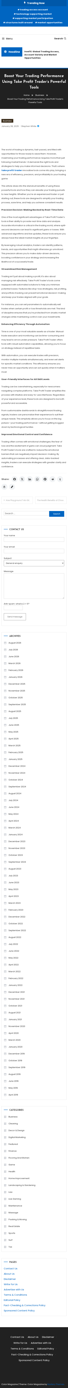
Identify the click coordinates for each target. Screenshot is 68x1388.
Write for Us (11, 1284)
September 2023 (17, 861)
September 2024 (17, 786)
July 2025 (13, 718)
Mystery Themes (55, 1384)
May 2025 (13, 731)
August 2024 (15, 793)
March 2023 (15, 903)
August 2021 (15, 1012)
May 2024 (14, 814)
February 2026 (16, 670)
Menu (9, 38)
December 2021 (17, 992)
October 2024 (16, 779)
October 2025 (16, 697)
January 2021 (15, 1019)
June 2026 (14, 656)
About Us (9, 1273)
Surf (10, 1239)
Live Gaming (15, 1198)
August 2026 (15, 642)
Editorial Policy (12, 1300)
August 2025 (15, 711)
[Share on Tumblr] (60, 479)
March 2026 (15, 663)
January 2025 (15, 759)
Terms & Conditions (15, 1294)
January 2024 (16, 834)
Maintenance (15, 1205)
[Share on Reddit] (52, 479)
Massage (13, 1212)
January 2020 (15, 1046)
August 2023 (15, 868)
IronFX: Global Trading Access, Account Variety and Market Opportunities (40, 54)
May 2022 (13, 957)
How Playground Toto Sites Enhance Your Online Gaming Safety (19, 500)
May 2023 (13, 889)
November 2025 (17, 690)
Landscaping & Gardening (22, 1185)
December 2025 (17, 683)
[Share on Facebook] (15, 479)
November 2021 (17, 998)
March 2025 (15, 745)
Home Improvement (19, 1178)
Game (12, 1164)
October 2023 (16, 855)
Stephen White (28, 126)
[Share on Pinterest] (45, 479)
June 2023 (14, 882)
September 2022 (17, 930)
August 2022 (15, 937)
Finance (13, 1150)
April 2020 (14, 1033)
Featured (13, 1144)
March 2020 (15, 1039)
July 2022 (13, 944)
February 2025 (16, 752)
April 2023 (14, 896)
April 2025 (14, 738)
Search (58, 38)
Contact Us (10, 1268)
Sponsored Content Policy (19, 1310)
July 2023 (13, 875)
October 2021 (15, 1005)
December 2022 (17, 916)
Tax (10, 1246)
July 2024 (13, 800)
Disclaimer (10, 1279)
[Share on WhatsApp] (37, 479)
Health (12, 1171)
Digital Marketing (17, 1137)
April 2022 (14, 964)
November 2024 (17, 772)
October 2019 (15, 1060)
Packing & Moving (18, 1219)
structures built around (19, 22)
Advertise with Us (14, 1289)
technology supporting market (34, 13)
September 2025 (17, 704)
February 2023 (16, 909)
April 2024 (14, 820)
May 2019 (13, 1087)
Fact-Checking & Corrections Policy (24, 1305)
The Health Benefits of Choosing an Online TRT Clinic (52, 500)
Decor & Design (17, 1130)
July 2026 (13, 649)
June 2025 (14, 724)
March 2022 (15, 971)
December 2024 (17, 766)
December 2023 (17, 841)
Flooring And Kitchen (19, 1157)
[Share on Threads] (4, 487)
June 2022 (14, 950)
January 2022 (15, 985)
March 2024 (15, 827)
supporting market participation (34, 18)
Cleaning (13, 1123)
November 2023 (17, 848)
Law (10, 1192)
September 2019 (17, 1067)
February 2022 (16, 978)
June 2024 (14, 807)
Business (7, 120)
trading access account (34, 9)
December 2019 (17, 1053)
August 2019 (15, 1074)
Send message (14, 616)
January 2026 (15, 677)
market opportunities (49, 22)
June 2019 (14, 1081)
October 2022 (16, 923)
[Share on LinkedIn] (30, 479)
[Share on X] (22, 479)
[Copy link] (12, 487)
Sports (12, 1233)
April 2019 (13, 1094)
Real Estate (14, 1226)
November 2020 (17, 1026)
